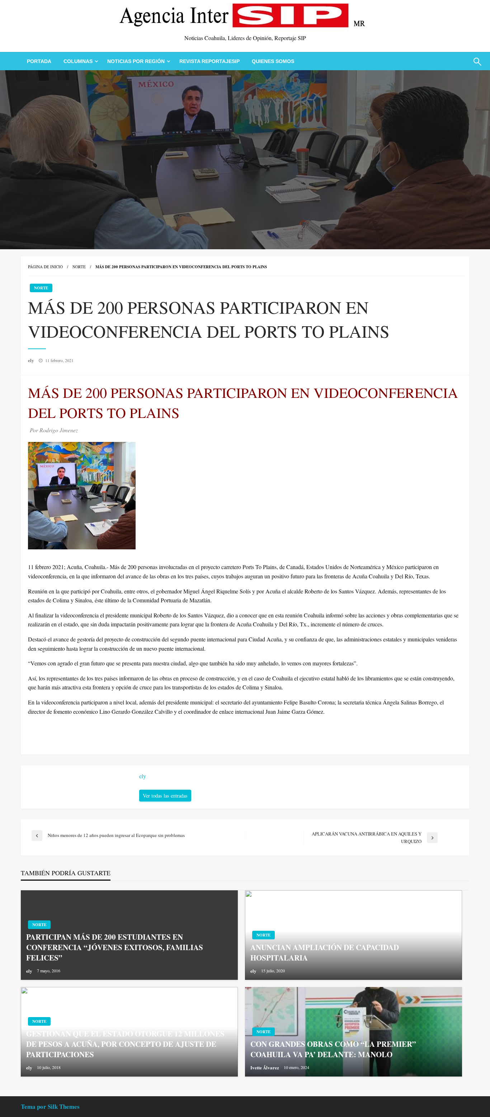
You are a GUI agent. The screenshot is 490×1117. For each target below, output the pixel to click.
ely (31, 360)
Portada (39, 61)
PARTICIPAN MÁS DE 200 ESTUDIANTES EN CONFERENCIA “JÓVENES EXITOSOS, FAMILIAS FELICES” (114, 947)
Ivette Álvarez (265, 1067)
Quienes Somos (273, 61)
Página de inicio (45, 266)
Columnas (78, 61)
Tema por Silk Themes (50, 1106)
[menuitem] (39, 61)
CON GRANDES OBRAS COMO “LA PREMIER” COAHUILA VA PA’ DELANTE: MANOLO (333, 1049)
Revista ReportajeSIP (209, 61)
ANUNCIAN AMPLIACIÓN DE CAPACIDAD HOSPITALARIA (324, 952)
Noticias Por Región (136, 61)
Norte (79, 266)
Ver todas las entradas (165, 795)
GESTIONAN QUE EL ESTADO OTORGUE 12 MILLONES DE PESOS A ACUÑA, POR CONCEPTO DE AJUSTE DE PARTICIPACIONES (125, 1044)
